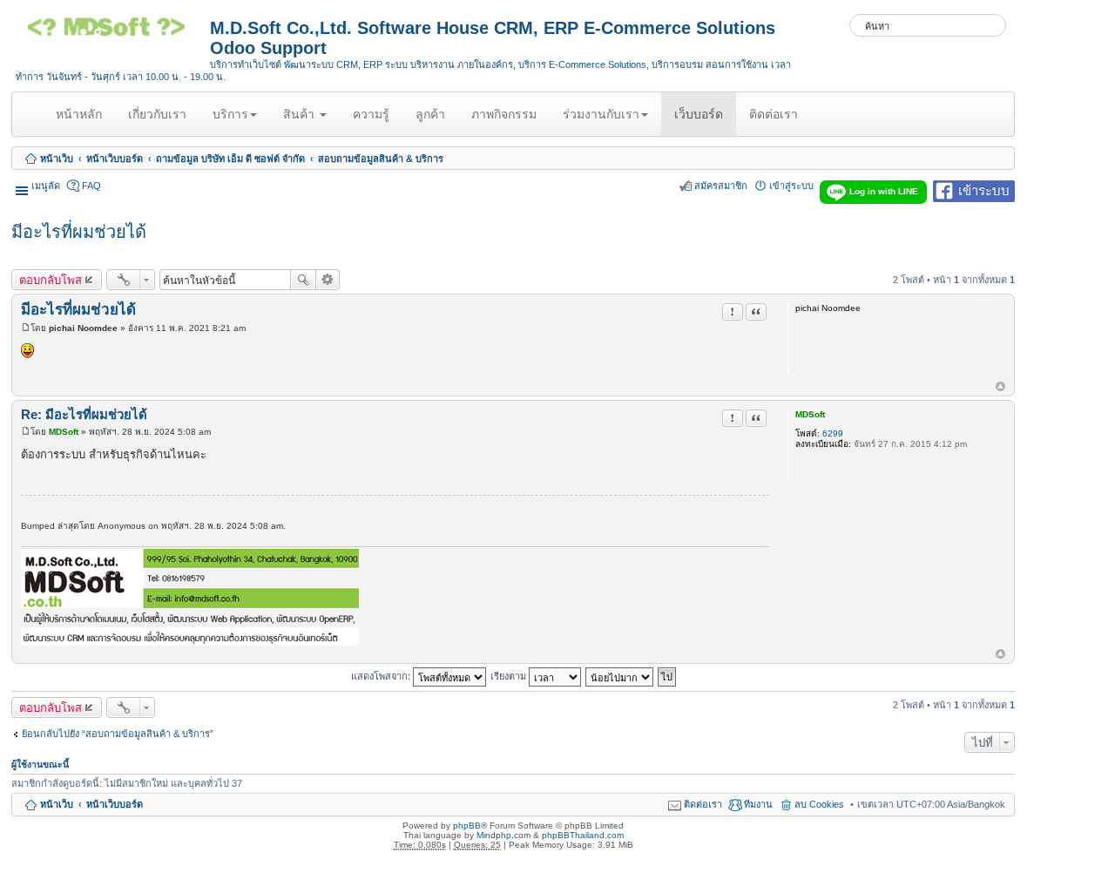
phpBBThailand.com (583, 835)
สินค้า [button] (300, 114)
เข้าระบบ (984, 189)
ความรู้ (371, 114)
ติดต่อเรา (773, 114)
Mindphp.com (503, 835)
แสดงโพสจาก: (382, 675)
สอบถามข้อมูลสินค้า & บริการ (380, 158)
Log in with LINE (883, 191)
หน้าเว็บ (56, 158)
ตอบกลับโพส (50, 280)
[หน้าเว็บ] (113, 33)
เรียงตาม (509, 675)
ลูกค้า (430, 114)
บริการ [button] (230, 114)
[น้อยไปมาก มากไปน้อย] (620, 675)
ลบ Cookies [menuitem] (819, 804)
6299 (832, 433)
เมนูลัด (45, 185)
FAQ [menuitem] (91, 185)
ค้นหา (303, 279)
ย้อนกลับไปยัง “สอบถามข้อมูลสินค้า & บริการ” (117, 733)
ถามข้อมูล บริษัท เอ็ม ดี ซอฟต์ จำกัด (230, 158)
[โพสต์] (25, 328)
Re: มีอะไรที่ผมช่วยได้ (84, 414)
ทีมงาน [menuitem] (758, 804)
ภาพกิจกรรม (504, 114)
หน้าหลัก (82, 121)
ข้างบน (1000, 387)
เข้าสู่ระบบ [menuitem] (791, 185)
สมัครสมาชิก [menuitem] (720, 185)
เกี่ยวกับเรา (157, 114)
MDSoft (810, 414)
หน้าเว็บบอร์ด (114, 158)
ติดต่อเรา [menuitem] (703, 804)
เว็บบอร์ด (698, 114)
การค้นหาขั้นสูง (328, 279)
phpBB (467, 825)
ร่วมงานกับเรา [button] (601, 114)
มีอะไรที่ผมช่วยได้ (78, 231)
